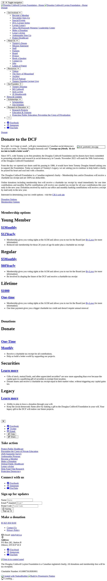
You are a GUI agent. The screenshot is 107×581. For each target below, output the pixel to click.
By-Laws (90, 240)
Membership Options (10, 202)
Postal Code (6, 506)
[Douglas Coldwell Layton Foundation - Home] (44, 5)
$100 (14, 523)
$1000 (5, 291)
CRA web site (58, 195)
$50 (10, 523)
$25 (6, 523)
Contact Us (12, 528)
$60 (8, 265)
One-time (8, 297)
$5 (9, 259)
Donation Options (9, 199)
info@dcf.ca (16, 535)
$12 (8, 234)
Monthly (7, 348)
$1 (9, 227)
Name (3, 500)
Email (8, 503)
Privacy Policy (13, 530)
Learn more (9, 370)
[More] (9, 117)
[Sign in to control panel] (12, 559)
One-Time (8, 341)
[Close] (3, 421)
